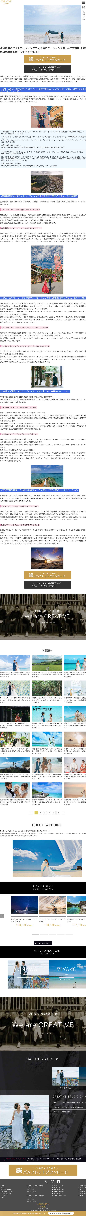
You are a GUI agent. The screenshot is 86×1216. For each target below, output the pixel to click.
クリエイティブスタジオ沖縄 (35, 1186)
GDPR (81, 1195)
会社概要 (82, 1191)
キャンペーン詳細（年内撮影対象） (61, 1213)
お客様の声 (83, 1186)
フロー (3, 1195)
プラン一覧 (31, 1189)
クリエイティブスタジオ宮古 (35, 1196)
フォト (3, 1188)
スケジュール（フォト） (8, 1191)
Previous (2, 916)
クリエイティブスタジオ (10, 1159)
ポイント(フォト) (6, 1189)
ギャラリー (31, 1188)
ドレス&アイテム (58, 1193)
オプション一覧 (32, 1191)
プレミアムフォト (6, 1193)
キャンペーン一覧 (58, 1186)
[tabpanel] (24, 912)
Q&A (81, 1189)
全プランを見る (43, 943)
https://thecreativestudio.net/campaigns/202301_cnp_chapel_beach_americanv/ (32, 147)
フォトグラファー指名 (59, 1195)
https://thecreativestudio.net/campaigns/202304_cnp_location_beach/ (29, 165)
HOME (3, 1186)
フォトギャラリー (58, 1191)
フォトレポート (22, 1159)
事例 (3, 1197)
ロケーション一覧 (58, 1189)
